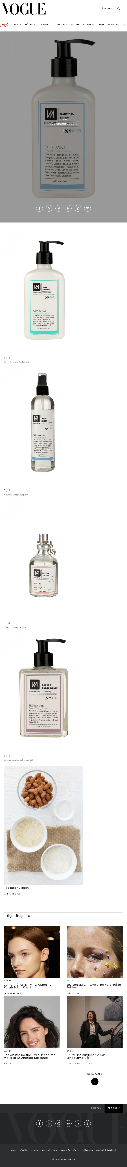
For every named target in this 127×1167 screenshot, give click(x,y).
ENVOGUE (45, 25)
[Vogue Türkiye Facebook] (39, 1123)
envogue (34, 1150)
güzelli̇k (23, 1150)
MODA (17, 25)
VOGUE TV (89, 25)
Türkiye (113, 1108)
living (55, 1150)
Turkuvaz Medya (67, 1159)
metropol (46, 1150)
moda (13, 1150)
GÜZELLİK (30, 25)
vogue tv (65, 1150)
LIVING (75, 25)
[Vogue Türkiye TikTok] (87, 1123)
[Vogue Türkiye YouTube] (68, 1123)
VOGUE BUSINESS (109, 25)
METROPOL (61, 25)
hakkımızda (87, 1150)
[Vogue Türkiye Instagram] (58, 1123)
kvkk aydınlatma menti (106, 1150)
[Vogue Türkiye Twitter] (49, 1123)
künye (76, 1150)
